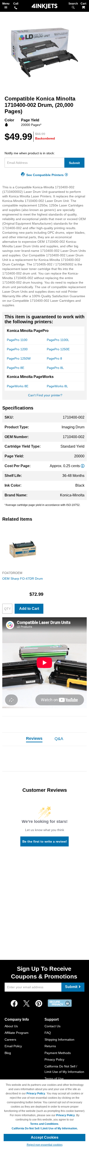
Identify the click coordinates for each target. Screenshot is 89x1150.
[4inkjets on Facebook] (14, 1004)
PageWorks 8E (17, 386)
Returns (50, 1046)
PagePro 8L (55, 368)
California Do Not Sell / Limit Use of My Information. (45, 1128)
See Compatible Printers (45, 175)
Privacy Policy (54, 1059)
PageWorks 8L (57, 386)
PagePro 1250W (19, 358)
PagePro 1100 (17, 340)
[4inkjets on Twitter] (26, 1004)
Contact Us (52, 1026)
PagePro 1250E (58, 349)
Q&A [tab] (59, 738)
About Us (11, 1026)
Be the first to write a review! (44, 841)
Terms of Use (54, 1078)
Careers (10, 1039)
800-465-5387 (15, 8)
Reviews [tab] (34, 738)
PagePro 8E (15, 368)
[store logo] (44, 6)
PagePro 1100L (58, 340)
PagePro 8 (54, 358)
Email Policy (13, 1046)
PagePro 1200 (17, 349)
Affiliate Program (17, 1033)
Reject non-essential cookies (45, 1144)
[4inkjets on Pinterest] (38, 1004)
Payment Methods (57, 1053)
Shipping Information (59, 1039)
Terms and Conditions (44, 1123)
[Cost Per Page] (82, 466)
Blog (8, 1053)
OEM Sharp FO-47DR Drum (22, 578)
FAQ (47, 1033)
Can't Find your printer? (45, 395)
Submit (74, 163)
